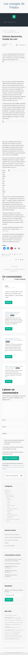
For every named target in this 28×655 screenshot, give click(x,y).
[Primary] (14, 16)
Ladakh (9, 513)
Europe (8, 622)
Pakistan (16, 633)
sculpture (15, 635)
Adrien (4, 45)
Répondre (8, 302)
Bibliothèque (7, 490)
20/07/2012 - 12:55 (9, 316)
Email (4, 427)
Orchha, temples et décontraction (13, 537)
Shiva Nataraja (14, 636)
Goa (19, 622)
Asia (13, 615)
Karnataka (9, 510)
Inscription (9, 599)
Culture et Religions (11, 30)
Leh (5, 632)
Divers (8, 507)
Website (4, 433)
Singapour (19, 636)
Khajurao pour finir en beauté (12, 534)
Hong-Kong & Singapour (12, 508)
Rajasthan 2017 (10, 516)
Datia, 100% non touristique (11, 540)
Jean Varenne (17, 627)
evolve (4, 648)
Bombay (18, 618)
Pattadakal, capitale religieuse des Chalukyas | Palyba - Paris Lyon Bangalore (12, 314)
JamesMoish (8, 559)
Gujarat (21, 622)
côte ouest (14, 620)
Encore (21, 620)
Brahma (7, 620)
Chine (10, 620)
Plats (8, 501)
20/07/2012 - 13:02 (9, 369)
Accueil (3, 30)
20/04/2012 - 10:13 (9, 287)
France (12, 622)
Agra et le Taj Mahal (10, 545)
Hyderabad (18, 624)
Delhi (17, 620)
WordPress (23, 648)
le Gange (21, 630)
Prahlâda (4, 255)
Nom (4, 420)
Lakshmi (20, 254)
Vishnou (8, 255)
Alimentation (15, 266)
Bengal (14, 618)
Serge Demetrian (8, 636)
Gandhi (16, 622)
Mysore (6, 633)
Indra (17, 254)
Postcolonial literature (9, 635)
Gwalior (7, 543)
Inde (7, 627)
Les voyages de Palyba (14, 5)
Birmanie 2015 (8, 492)
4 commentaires (22, 44)
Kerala (8, 511)
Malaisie (18, 632)
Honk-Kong (12, 624)
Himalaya (7, 624)
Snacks (9, 502)
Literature (8, 632)
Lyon (11, 632)
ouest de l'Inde (11, 633)
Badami (15, 615)
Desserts (9, 499)
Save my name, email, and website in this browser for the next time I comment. (14, 442)
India (10, 627)
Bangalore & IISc (9, 495)
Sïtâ (5, 639)
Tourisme (8, 504)
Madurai (15, 632)
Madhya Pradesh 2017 (12, 514)
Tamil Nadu (9, 517)
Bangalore (9, 617)
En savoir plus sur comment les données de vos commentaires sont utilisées (13, 467)
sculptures (20, 635)
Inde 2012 (7, 493)
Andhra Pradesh (11, 505)
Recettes (8, 498)
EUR (6, 622)
